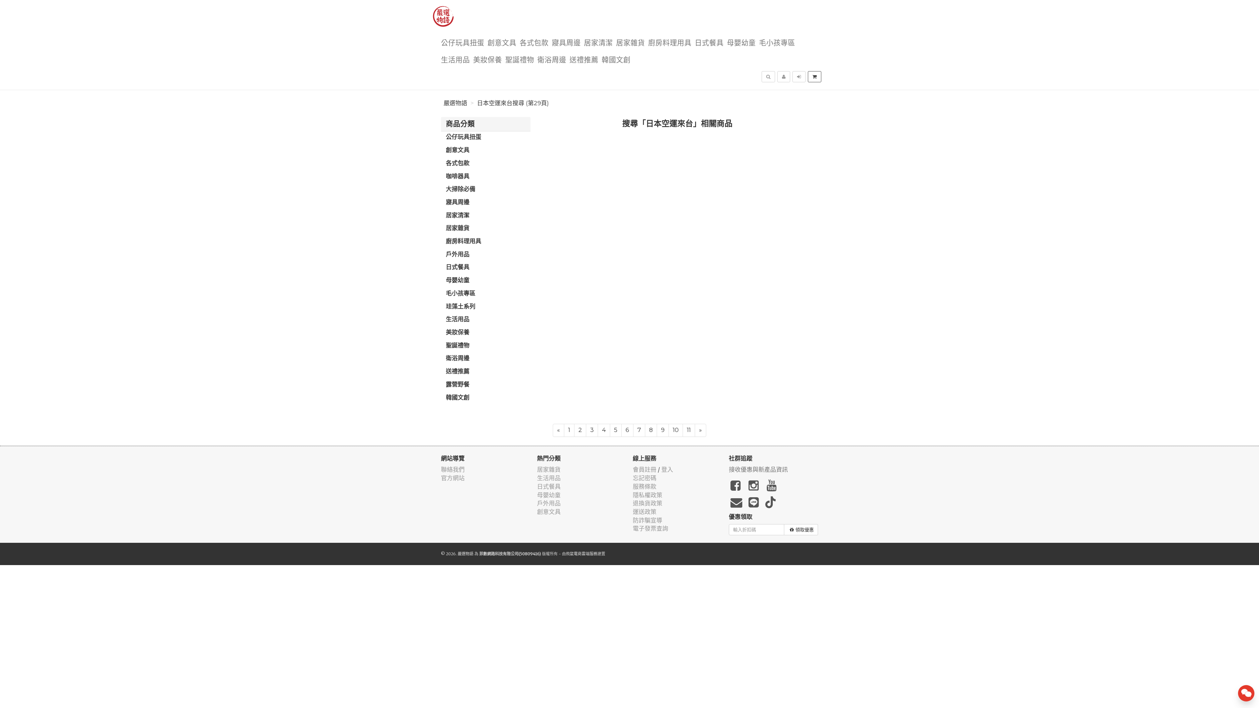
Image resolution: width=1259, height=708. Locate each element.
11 (689, 430)
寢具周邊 (566, 43)
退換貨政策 (647, 503)
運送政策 (644, 512)
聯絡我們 (453, 469)
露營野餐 (458, 385)
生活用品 (455, 60)
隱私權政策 (647, 495)
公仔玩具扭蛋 (462, 43)
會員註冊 (644, 469)
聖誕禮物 (519, 60)
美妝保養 (487, 60)
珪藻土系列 (460, 307)
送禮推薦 (584, 60)
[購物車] (814, 76)
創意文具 (502, 43)
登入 (667, 469)
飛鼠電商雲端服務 (581, 553)
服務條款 (644, 486)
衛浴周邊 (551, 60)
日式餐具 (709, 43)
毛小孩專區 (777, 43)
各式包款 (534, 43)
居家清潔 (598, 43)
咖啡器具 (458, 177)
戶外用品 (458, 255)
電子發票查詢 (650, 528)
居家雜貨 (630, 43)
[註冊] (783, 76)
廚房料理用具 (669, 43)
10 (676, 430)
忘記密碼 (644, 478)
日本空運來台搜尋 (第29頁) (513, 103)
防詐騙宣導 (647, 520)
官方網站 (453, 478)
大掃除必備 (460, 189)
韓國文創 (616, 60)
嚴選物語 (455, 103)
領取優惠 (804, 530)
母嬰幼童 (741, 43)
